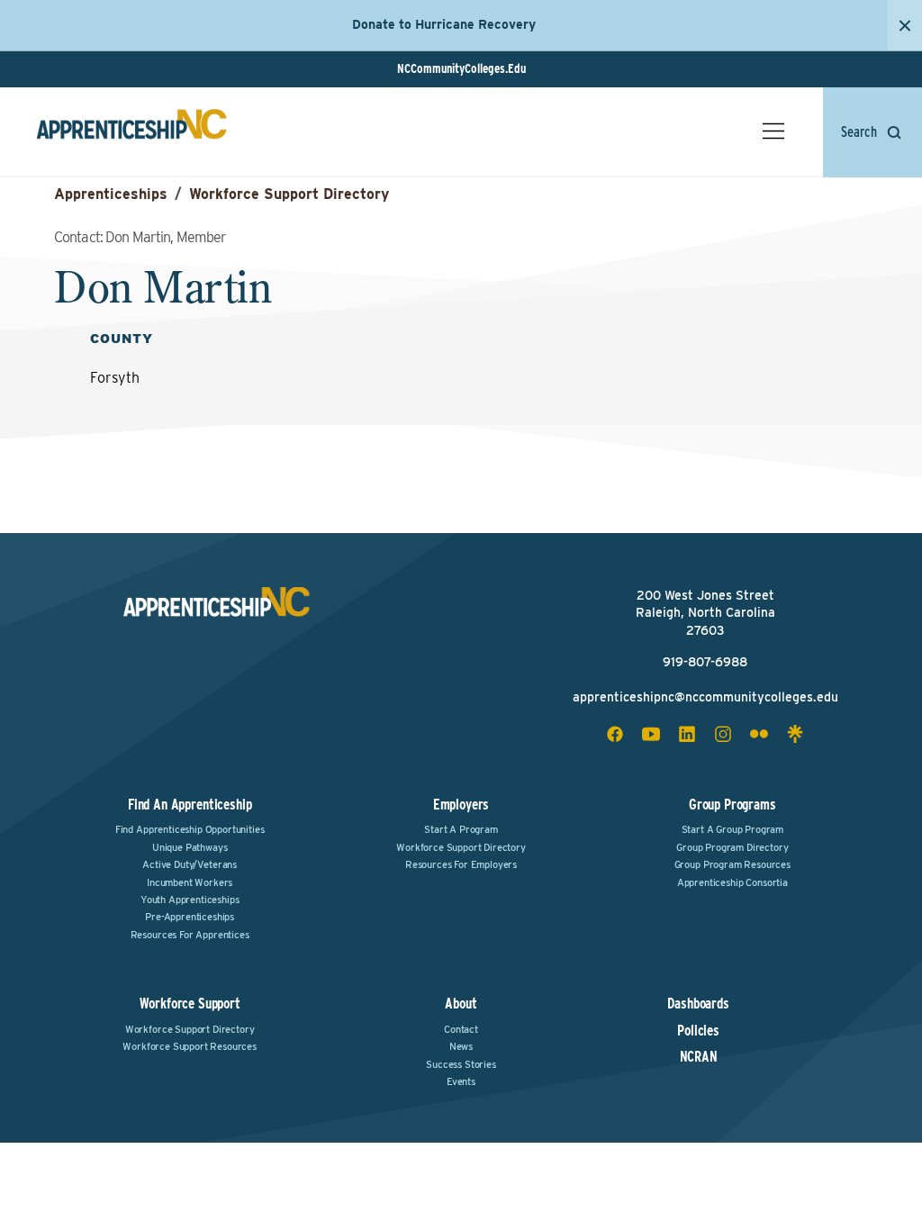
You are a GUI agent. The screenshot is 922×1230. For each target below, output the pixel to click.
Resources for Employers (461, 864)
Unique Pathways (190, 847)
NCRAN (699, 1057)
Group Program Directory (732, 847)
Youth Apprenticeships (190, 899)
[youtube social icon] (651, 734)
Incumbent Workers (189, 882)
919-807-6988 (705, 662)
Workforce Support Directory (289, 194)
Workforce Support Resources (189, 1046)
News (461, 1046)
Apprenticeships (110, 194)
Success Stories (461, 1064)
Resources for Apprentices (190, 934)
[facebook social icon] (615, 734)
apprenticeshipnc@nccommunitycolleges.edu (705, 697)
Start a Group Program (733, 829)
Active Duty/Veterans (189, 864)
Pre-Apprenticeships (189, 916)
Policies (698, 1031)
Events (461, 1081)
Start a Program (461, 829)
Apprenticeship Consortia (732, 882)
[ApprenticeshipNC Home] (131, 131)
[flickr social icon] (759, 734)
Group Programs (732, 804)
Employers (461, 804)
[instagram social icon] (723, 734)
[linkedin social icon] (687, 734)
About (460, 1003)
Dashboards (697, 1004)
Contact (461, 1029)
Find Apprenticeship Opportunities (190, 829)
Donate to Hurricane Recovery (444, 24)
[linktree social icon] (795, 734)
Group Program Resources (732, 864)
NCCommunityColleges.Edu (461, 68)
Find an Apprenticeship (189, 804)
